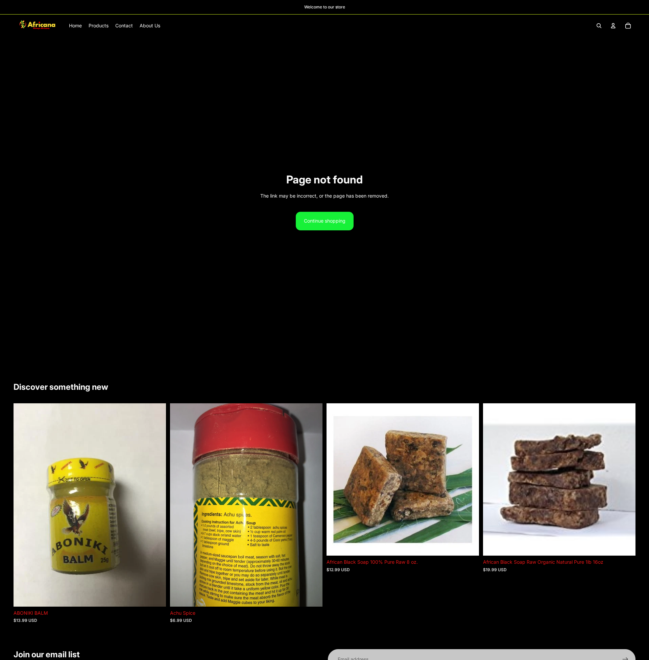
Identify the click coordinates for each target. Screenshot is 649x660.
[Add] (155, 596)
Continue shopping (324, 221)
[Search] (599, 25)
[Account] (613, 25)
